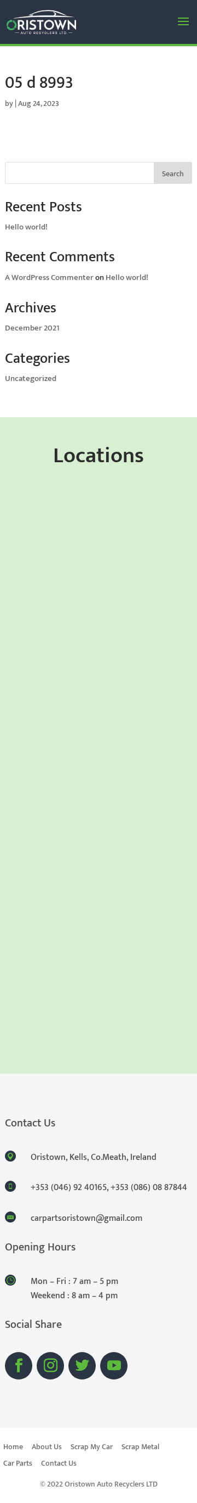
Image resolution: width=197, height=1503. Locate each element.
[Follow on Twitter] (82, 1365)
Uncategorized (30, 378)
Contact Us (59, 1465)
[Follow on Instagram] (50, 1365)
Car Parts (17, 1465)
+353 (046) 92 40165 (69, 1187)
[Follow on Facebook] (18, 1365)
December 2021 (32, 328)
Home (13, 1448)
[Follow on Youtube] (114, 1365)
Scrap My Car (92, 1448)
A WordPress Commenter (49, 277)
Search (173, 173)
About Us (47, 1448)
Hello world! (26, 227)
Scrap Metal (140, 1448)
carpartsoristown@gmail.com (86, 1218)
